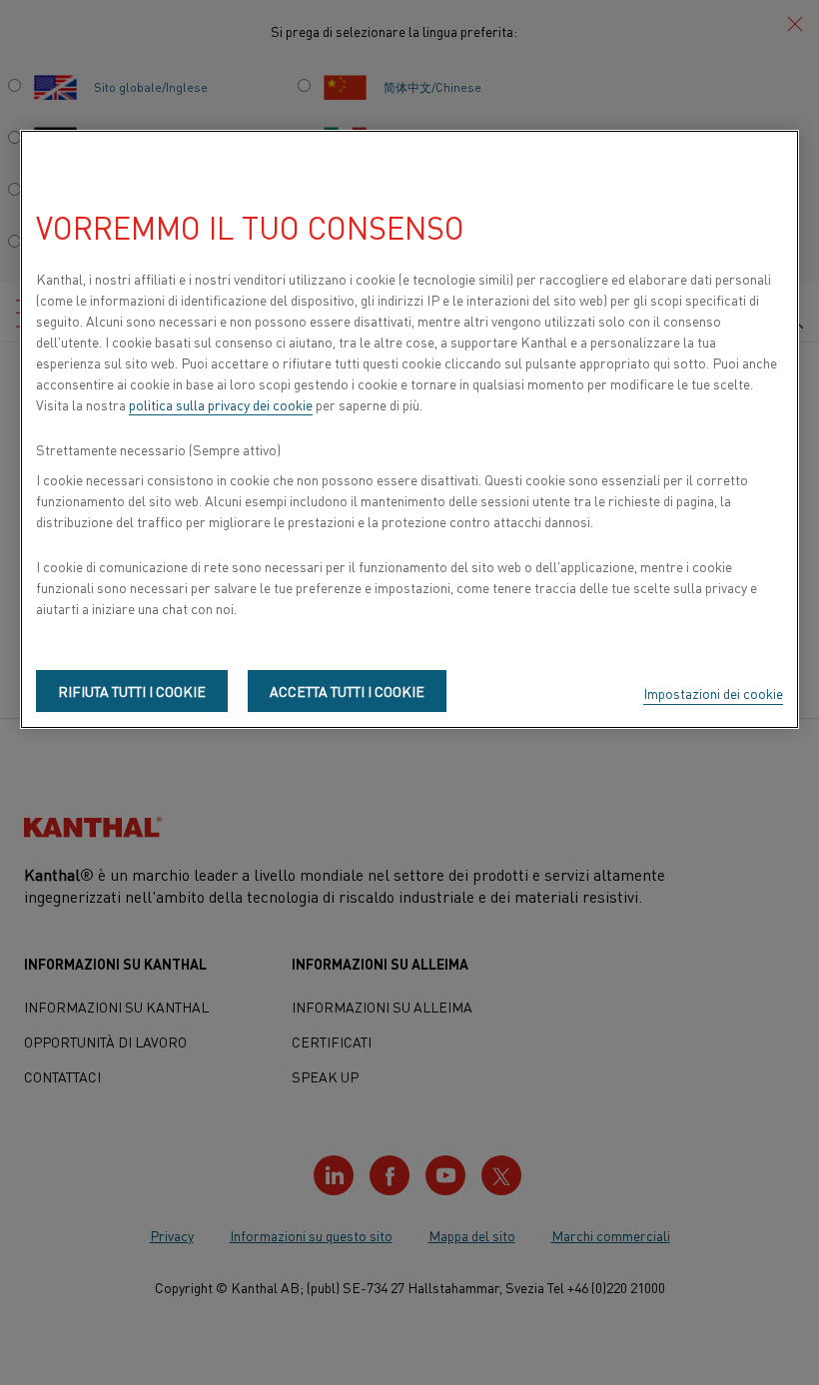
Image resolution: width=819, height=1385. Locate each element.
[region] (409, 429)
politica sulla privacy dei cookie (221, 404)
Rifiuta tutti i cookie (132, 691)
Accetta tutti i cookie (347, 691)
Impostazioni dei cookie (713, 693)
